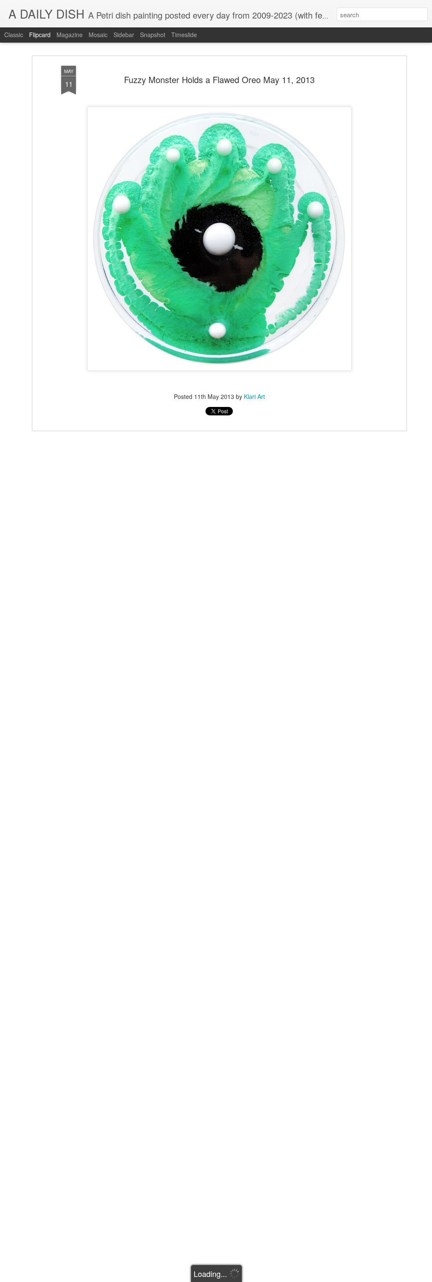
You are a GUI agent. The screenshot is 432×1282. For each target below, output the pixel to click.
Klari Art (254, 396)
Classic (13, 34)
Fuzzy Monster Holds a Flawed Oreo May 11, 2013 (219, 79)
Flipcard (40, 34)
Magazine (70, 34)
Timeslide (184, 34)
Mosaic (98, 34)
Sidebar (123, 34)
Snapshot (152, 34)
